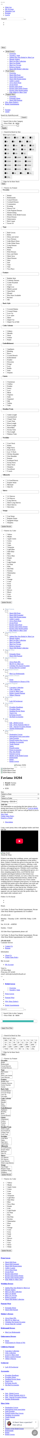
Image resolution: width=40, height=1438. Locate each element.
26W (9, 165)
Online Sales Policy (7, 816)
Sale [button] (2, 1389)
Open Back (11, 291)
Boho (9, 235)
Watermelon (11, 573)
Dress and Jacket (13, 237)
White (9, 598)
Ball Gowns (11, 233)
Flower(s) (10, 362)
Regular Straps (12, 518)
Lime (9, 543)
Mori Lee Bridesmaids (16, 674)
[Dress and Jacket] (6, 1076)
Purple (9, 558)
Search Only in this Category (13, 121)
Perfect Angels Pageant (17, 693)
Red (8, 577)
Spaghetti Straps (12, 520)
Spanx (11, 746)
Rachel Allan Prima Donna (18, 627)
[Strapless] (6, 1172)
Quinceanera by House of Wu (19, 681)
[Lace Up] (6, 1095)
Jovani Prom (13, 623)
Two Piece (10, 269)
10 (30, 142)
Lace (9, 366)
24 (24, 149)
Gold (9, 588)
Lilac (9, 560)
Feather (9, 360)
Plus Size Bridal (14, 752)
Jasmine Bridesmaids (16, 728)
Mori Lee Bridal (14, 642)
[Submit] (25, 19)
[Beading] (6, 1112)
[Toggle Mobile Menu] (2, 976)
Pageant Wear (9, 997)
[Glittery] (3, 1100)
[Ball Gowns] (6, 1072)
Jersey (9, 388)
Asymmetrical (12, 417)
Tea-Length (11, 432)
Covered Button (12, 309)
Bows (9, 353)
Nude (9, 586)
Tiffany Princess (14, 695)
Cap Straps (11, 516)
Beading (10, 351)
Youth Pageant (14, 744)
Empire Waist (11, 482)
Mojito (9, 537)
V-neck (9, 471)
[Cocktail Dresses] (9, 1068)
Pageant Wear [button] (6, 1304)
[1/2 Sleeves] (7, 1157)
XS (28, 169)
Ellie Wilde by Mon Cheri (18, 630)
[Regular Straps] (6, 1169)
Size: (2, 792)
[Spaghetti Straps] (6, 1171)
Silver (9, 596)
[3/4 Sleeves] (7, 1159)
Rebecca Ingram (14, 646)
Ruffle (9, 368)
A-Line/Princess (12, 480)
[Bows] (6, 1114)
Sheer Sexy (11, 256)
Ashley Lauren (14, 619)
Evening (10, 206)
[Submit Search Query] (25, 1009)
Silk (8, 401)
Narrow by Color (10, 531)
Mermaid (10, 485)
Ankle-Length (12, 415)
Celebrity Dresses (13, 280)
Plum (9, 575)
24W (29, 161)
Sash (8, 370)
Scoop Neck (11, 463)
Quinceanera (11, 219)
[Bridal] (9, 1062)
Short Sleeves (11, 505)
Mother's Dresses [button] (7, 1314)
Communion (11, 204)
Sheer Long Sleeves (14, 503)
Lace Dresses (11, 239)
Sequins (10, 373)
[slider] (35, 1021)
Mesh (9, 392)
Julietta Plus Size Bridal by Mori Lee (21, 636)
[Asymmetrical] (5, 1131)
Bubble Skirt (11, 278)
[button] (10, 51)
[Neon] (3, 1104)
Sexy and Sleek (12, 254)
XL (30, 173)
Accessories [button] (5, 1371)
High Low (10, 287)
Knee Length (11, 425)
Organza (10, 395)
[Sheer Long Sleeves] (7, 1163)
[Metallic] (3, 1102)
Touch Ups (13, 713)
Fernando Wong (14, 654)
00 (17, 138)
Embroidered (11, 358)
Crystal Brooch (12, 355)
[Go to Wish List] (4, 2)
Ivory (9, 584)
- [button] (6, 611)
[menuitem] (22, 7)
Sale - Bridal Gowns (16, 723)
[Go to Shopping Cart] (2, 2)
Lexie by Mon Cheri (16, 691)
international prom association (19, 736)
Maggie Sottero (14, 638)
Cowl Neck (11, 443)
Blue (9, 554)
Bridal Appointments (12, 1005)
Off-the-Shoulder (13, 454)
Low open (10, 315)
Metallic (10, 333)
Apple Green (11, 539)
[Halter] (6, 1140)
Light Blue (11, 549)
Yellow (9, 534)
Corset (9, 285)
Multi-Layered (12, 289)
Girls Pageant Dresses (14, 210)
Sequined (10, 399)
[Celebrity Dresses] (7, 1083)
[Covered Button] (6, 1091)
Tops (9, 265)
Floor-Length (11, 423)
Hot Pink (10, 569)
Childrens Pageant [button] (7, 1347)
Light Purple (11, 562)
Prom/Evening (14, 748)
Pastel (9, 340)
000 (8, 138)
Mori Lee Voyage (15, 644)
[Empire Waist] (6, 1150)
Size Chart (4, 814)
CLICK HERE (33, 808)
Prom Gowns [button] (5, 1258)
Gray (9, 594)
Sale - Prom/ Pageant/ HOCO (19, 725)
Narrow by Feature (10, 188)
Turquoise (10, 547)
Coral (9, 581)
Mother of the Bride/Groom (16, 215)
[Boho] (6, 1074)
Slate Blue (10, 551)
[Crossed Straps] (6, 1093)
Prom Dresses (12, 217)
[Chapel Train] (5, 1133)
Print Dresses (11, 252)
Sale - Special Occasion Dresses (20, 726)
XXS (19, 169)
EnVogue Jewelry (15, 715)
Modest (9, 247)
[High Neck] (6, 1142)
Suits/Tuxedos (14, 738)
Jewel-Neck (11, 450)
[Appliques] (6, 1110)
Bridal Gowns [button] (10, 984)
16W (19, 157)
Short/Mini (11, 428)
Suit (8, 262)
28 (8, 153)
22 (16, 149)
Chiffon (9, 384)
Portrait (9, 458)
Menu (3, 47)
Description (9, 822)
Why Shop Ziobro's (11, 1001)
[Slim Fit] (6, 1153)
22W (19, 161)
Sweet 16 (10, 223)
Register (8, 13)
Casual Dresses (12, 200)
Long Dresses (12, 245)
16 (24, 145)
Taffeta (9, 403)
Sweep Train (11, 430)
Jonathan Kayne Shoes (17, 711)
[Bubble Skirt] (7, 1081)
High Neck (11, 448)
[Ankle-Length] (5, 1129)
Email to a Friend (6, 818)
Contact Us (9, 946)
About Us (8, 955)
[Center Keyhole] (7, 1085)
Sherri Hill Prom (14, 613)
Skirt (8, 260)
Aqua (9, 545)
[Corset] (7, 1087)
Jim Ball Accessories (16, 717)
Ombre (9, 337)
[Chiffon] (4, 1121)
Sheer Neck (11, 465)
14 (16, 145)
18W (29, 157)
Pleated (9, 293)
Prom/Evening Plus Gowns (18, 740)
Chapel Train (11, 419)
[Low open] (6, 1096)
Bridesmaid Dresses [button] (8, 1328)
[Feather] (4, 1123)
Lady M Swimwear (16, 701)
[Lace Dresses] (6, 1077)
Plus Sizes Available (14, 295)
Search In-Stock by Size (12, 132)
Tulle (9, 405)
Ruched (9, 297)
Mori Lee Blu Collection (17, 640)
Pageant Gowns (14, 754)
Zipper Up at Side (13, 322)
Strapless (10, 467)
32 (24, 153)
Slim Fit (10, 487)
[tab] (22, 619)
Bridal (9, 195)
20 (8, 149)
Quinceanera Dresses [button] (8, 1336)
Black (9, 592)
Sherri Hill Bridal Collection (18, 648)
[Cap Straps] (6, 1167)
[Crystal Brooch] (6, 1115)
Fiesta (11, 680)
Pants (9, 250)
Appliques (10, 349)
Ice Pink (10, 564)
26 (33, 149)
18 (33, 145)
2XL (8, 177)
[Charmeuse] (4, 1119)
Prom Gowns (9, 994)
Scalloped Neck (12, 460)
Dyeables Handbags (16, 707)
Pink (8, 566)
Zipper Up (10, 320)
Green (9, 541)
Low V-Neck (11, 452)
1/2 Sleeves (11, 496)
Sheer (9, 318)
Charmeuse (11, 382)
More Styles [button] (5, 1403)
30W (29, 165)
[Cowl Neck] (6, 1138)
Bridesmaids (11, 198)
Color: (3, 796)
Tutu (8, 267)
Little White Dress (13, 243)
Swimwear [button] (5, 1363)
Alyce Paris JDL (15, 662)
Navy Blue (11, 556)
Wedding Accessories (16, 742)
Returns (7, 948)
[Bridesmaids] (9, 1064)
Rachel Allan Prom (15, 625)
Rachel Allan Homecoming (18, 628)
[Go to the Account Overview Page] (2, 4)
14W (9, 157)
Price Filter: (8, 123)
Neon (9, 335)
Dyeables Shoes (14, 709)
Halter (9, 445)
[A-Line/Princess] (6, 1148)
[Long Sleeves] (7, 1161)
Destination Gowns (15, 734)
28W (19, 165)
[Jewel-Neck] (6, 1144)
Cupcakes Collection (16, 687)
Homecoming (11, 213)
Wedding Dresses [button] (7, 1284)
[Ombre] (3, 1106)
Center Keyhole (12, 282)
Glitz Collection (14, 689)
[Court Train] (5, 1134)
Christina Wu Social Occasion (19, 666)
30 (16, 153)
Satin (9, 397)
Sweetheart (11, 469)
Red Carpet (11, 221)
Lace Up (10, 313)
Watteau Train (12, 434)
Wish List (8, 7)
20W (9, 161)
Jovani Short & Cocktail (17, 668)
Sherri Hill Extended (16, 615)
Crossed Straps (12, 311)
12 (8, 145)
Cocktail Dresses (13, 202)
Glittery (9, 331)
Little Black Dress (13, 241)
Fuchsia (10, 571)
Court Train (11, 421)
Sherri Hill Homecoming (17, 617)
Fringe (9, 364)
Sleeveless (10, 507)
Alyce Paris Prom (15, 621)
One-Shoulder (12, 456)
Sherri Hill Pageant (15, 656)
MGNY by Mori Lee (16, 664)
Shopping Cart (10, 11)
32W (9, 169)
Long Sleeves (11, 500)
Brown (9, 590)
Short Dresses (12, 258)
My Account (9, 9)
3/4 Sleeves (11, 498)
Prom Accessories (15, 750)
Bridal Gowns (14, 761)
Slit (8, 300)
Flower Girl (11, 208)
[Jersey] (4, 1125)
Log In (7, 15)
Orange (9, 579)
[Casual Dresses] (9, 1066)
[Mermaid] (6, 1152)
